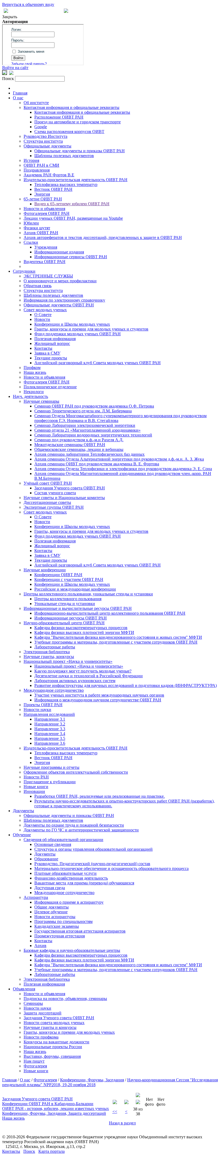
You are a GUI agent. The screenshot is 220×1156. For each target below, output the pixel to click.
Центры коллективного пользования (67, 598)
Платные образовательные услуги (65, 873)
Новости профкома (41, 1037)
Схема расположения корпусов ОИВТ (69, 131)
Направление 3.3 (49, 729)
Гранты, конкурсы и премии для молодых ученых (69, 1032)
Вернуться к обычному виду (28, 4)
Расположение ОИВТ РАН (58, 117)
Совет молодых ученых (45, 309)
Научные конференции (45, 570)
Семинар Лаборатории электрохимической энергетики (84, 425)
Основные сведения (52, 844)
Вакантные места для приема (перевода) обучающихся (84, 883)
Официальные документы (47, 146)
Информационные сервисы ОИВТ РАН (70, 256)
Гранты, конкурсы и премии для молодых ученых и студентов (91, 329)
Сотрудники (24, 271)
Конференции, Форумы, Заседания (92, 1080)
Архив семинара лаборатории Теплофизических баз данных (89, 454)
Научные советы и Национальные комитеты (64, 497)
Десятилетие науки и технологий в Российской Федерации (88, 676)
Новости (42, 319)
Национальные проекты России (53, 1046)
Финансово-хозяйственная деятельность (71, 878)
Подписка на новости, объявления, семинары (65, 998)
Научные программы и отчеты (51, 767)
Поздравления (37, 170)
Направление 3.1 (49, 719)
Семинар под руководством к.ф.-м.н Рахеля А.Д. (78, 440)
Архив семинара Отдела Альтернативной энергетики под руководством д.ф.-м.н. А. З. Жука (119, 459)
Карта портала (51, 1151)
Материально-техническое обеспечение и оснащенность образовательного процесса (111, 868)
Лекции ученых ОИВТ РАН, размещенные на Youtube (73, 218)
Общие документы (51, 907)
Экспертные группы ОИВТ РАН (54, 507)
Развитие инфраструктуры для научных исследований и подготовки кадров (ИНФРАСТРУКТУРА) (125, 685)
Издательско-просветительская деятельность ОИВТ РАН (75, 179)
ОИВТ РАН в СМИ (41, 165)
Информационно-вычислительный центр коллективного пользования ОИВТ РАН (109, 613)
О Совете (43, 314)
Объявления (24, 989)
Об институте (36, 102)
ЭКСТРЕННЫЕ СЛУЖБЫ (48, 276)
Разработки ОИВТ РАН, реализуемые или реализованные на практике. (99, 796)
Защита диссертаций (42, 1013)
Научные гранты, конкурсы (49, 656)
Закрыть (9, 16)
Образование (46, 859)
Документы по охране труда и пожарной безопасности (74, 825)
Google (40, 126)
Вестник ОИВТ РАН (53, 189)
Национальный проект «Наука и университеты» (68, 661)
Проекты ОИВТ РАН (43, 704)
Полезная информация (55, 338)
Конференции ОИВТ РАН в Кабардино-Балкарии (47, 1103)
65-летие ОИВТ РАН (43, 199)
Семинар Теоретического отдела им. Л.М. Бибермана (83, 411)
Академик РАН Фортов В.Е (49, 175)
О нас (18, 98)
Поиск (29, 1151)
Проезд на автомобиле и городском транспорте (77, 122)
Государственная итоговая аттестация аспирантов (80, 931)
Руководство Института (45, 136)
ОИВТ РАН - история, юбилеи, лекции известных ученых (55, 1108)
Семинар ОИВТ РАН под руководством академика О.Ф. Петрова (94, 406)
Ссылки (31, 242)
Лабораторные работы (54, 647)
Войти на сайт (15, 67)
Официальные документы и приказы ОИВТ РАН (79, 151)
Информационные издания (59, 252)
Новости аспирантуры (54, 916)
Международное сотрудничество (54, 690)
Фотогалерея (35, 1066)
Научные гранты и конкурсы (50, 1027)
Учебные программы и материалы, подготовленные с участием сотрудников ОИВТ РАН (115, 642)
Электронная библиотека (47, 651)
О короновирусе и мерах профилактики (60, 281)
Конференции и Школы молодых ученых (72, 324)
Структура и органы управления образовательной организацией (93, 849)
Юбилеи (31, 223)
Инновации (34, 791)
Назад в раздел (122, 1123)
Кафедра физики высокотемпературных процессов (80, 627)
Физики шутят (37, 228)
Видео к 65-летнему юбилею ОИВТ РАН (71, 203)
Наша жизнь (35, 372)
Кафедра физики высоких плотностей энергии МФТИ (84, 632)
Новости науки (37, 709)
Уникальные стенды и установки (64, 603)
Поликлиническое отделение (50, 387)
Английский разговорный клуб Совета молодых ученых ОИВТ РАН (97, 362)
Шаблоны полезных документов (64, 155)
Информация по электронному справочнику (64, 300)
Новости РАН (36, 777)
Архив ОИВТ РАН (41, 232)
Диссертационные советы (47, 502)
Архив (40, 945)
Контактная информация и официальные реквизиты (71, 107)
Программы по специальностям (63, 921)
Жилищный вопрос (52, 343)
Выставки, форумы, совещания (52, 1056)
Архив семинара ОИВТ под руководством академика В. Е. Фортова (96, 464)
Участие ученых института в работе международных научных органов (99, 695)
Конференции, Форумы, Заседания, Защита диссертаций (54, 1113)
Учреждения (45, 247)
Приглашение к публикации (50, 781)
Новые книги (36, 786)
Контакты (43, 348)
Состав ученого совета (55, 492)
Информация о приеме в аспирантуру (69, 902)
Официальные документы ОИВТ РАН (59, 305)
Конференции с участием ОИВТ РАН (68, 579)
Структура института (43, 141)
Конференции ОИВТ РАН (58, 574)
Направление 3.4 (49, 733)
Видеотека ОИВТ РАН (44, 261)
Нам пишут (34, 1061)
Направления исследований (49, 714)
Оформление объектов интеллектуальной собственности (76, 772)
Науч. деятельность (30, 396)
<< (114, 1111)
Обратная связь (38, 285)
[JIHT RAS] (11, 73)
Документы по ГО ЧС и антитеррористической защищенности (81, 830)
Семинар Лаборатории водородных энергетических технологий (93, 435)
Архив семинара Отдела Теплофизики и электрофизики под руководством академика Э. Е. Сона (123, 468)
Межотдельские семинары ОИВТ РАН (69, 444)
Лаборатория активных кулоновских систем (74, 680)
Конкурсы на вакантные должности (56, 1042)
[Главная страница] (66, 11)
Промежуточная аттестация (59, 936)
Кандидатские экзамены (56, 926)
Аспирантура (36, 897)
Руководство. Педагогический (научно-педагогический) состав (92, 863)
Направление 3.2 (49, 724)
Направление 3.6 (49, 743)
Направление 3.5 (49, 738)
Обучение (22, 834)
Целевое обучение (51, 912)
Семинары (33, 1003)
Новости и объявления (44, 208)
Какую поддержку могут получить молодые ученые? (82, 671)
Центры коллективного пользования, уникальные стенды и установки (88, 594)
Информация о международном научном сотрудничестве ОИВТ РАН (97, 700)
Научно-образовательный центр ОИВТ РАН (64, 623)
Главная (20, 93)
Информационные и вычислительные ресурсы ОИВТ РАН (78, 608)
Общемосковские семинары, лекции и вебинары (78, 449)
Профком (32, 367)
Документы (23, 810)
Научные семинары (41, 401)
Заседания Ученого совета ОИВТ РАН (69, 488)
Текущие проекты (50, 358)
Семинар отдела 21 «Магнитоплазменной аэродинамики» (87, 430)
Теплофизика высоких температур (65, 184)
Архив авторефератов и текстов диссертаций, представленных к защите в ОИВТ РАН (103, 237)
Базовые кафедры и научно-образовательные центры (72, 950)
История (31, 160)
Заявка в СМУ (47, 353)
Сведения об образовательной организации (63, 839)
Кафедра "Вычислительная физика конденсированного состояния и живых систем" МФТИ (118, 637)
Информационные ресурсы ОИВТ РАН (70, 618)
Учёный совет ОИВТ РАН (48, 483)
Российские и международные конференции (75, 589)
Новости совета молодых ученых (54, 1022)
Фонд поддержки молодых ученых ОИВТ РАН (77, 334)
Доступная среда (49, 887)
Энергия (42, 194)
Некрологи (34, 391)
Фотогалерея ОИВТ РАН (46, 213)
